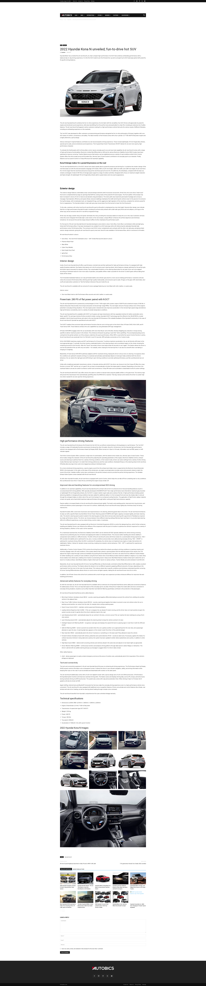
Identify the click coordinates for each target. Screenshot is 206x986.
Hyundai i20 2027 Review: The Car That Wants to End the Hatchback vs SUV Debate (85, 887)
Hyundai (69, 19)
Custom (115, 15)
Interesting (90, 15)
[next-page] (64, 911)
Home (61, 19)
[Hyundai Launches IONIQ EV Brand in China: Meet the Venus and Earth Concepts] (120, 878)
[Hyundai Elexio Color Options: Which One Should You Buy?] (120, 897)
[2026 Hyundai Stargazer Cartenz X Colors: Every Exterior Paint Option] (68, 878)
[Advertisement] (103, 7)
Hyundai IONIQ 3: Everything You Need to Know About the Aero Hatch (102, 887)
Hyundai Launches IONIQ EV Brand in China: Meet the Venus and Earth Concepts (120, 887)
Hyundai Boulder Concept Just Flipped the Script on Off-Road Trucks (137, 887)
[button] (144, 15)
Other (99, 15)
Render (107, 15)
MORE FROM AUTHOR (78, 869)
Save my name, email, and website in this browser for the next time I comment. (82, 948)
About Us (75, 1)
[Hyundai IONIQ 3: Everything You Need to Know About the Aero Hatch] (103, 878)
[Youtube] (145, 1)
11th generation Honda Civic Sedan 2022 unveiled (133, 863)
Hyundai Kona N (68, 857)
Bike (82, 15)
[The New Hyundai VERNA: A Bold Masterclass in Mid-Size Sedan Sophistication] (85, 897)
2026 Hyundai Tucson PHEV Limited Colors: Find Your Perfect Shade (101, 906)
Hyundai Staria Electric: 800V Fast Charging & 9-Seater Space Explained (138, 906)
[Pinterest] (139, 1)
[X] (142, 1)
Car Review (125, 15)
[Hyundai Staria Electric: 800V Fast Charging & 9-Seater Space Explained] (138, 897)
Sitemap (92, 1)
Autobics (63, 52)
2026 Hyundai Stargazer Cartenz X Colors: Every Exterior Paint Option (68, 887)
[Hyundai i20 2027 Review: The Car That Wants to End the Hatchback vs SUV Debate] (85, 878)
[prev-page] (61, 911)
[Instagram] (137, 1)
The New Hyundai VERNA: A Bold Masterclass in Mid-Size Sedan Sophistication (85, 906)
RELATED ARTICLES (66, 869)
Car (76, 15)
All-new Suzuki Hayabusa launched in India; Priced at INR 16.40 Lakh (78, 863)
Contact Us (80, 1)
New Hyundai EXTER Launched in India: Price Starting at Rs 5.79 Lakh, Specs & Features (68, 906)
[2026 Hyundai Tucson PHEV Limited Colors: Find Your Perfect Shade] (103, 897)
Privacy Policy (87, 1)
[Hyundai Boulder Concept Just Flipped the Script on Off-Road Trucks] (138, 878)
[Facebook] (134, 1)
